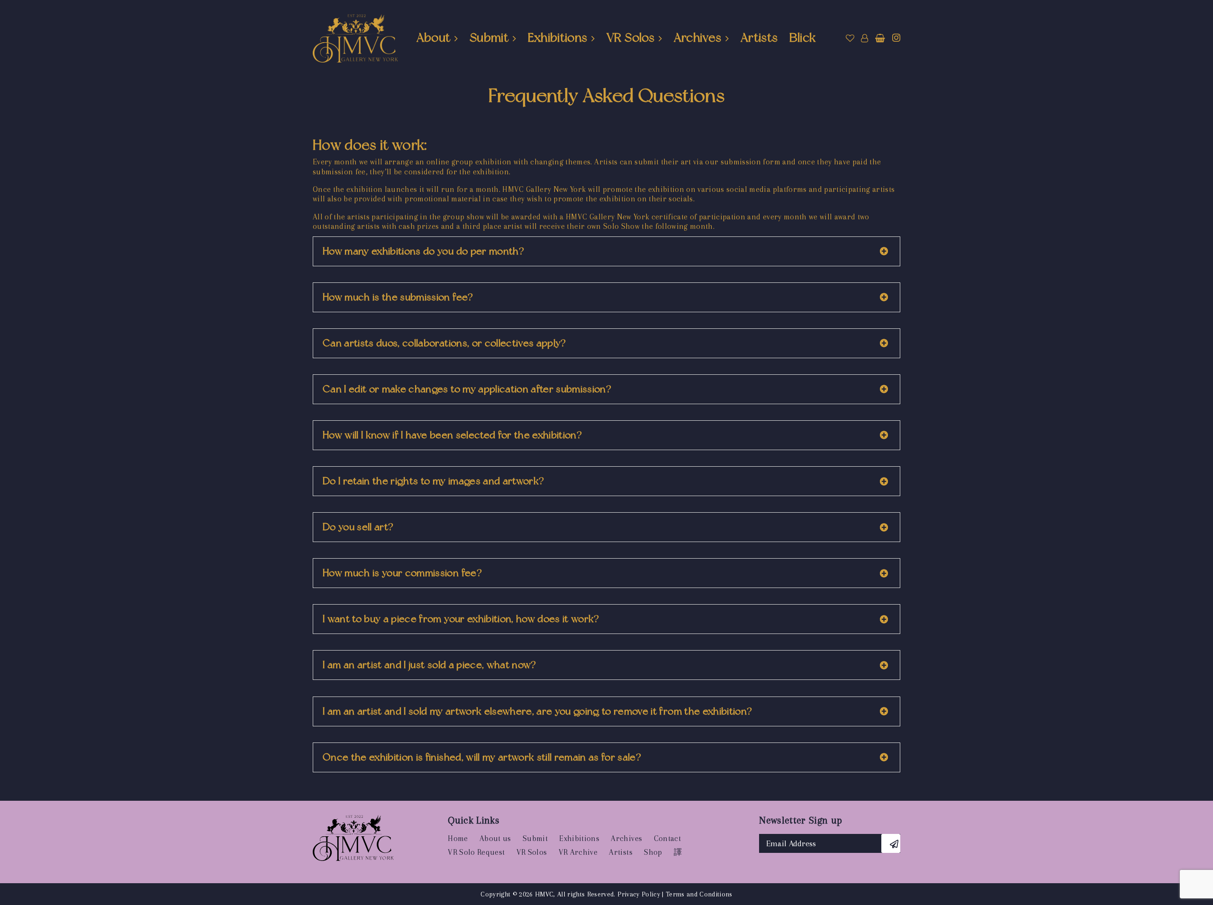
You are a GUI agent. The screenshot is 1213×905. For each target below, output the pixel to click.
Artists (759, 37)
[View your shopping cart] (880, 38)
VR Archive (578, 852)
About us (495, 838)
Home (458, 838)
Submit (489, 37)
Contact (667, 838)
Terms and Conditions (699, 894)
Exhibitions (558, 37)
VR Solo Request (476, 852)
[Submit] (890, 843)
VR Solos (630, 37)
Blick (802, 37)
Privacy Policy (638, 894)
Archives (698, 37)
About (433, 37)
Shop (653, 852)
